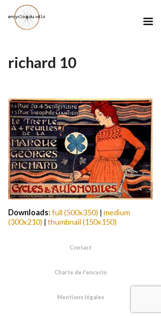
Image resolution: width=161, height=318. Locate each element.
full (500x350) (75, 212)
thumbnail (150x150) (82, 221)
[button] (148, 21)
